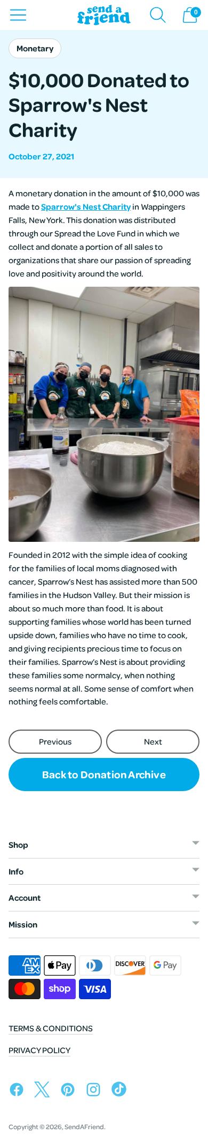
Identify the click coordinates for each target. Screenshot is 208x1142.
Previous (55, 741)
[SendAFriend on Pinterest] (70, 1091)
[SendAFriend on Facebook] (19, 1091)
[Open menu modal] (18, 15)
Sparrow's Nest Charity (86, 206)
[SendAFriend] (104, 15)
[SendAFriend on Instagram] (96, 1091)
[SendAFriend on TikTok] (121, 1091)
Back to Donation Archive (104, 774)
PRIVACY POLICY (39, 1050)
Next (153, 741)
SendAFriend (84, 1126)
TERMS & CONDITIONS (51, 1028)
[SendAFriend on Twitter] (44, 1091)
